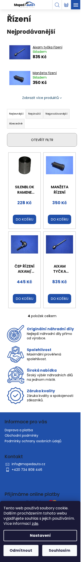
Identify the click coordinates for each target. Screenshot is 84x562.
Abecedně (15, 123)
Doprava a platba (19, 430)
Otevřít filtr (42, 140)
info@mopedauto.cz (28, 464)
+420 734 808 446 (27, 469)
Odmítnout (21, 550)
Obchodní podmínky (21, 435)
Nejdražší (34, 114)
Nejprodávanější (56, 114)
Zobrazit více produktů (40, 97)
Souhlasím (59, 550)
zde (35, 523)
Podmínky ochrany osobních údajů (33, 441)
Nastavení (40, 535)
